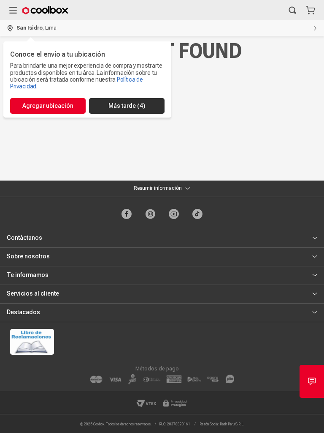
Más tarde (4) (126, 105)
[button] (292, 10)
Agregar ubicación (47, 105)
